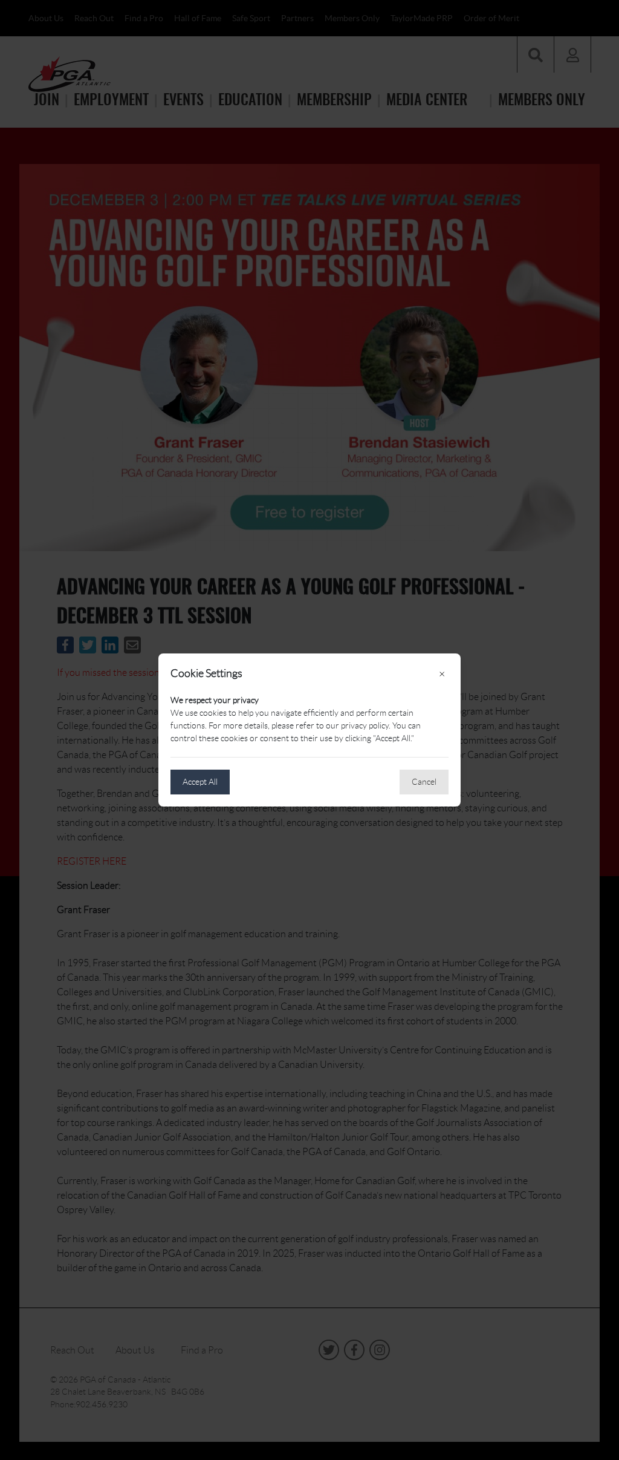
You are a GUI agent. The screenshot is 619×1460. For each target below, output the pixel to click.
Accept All (200, 782)
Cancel (424, 782)
